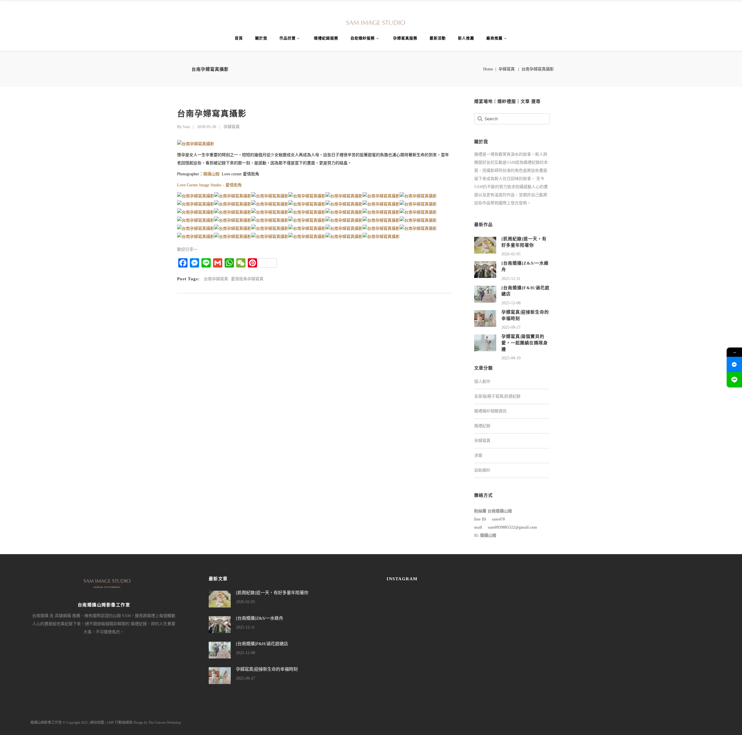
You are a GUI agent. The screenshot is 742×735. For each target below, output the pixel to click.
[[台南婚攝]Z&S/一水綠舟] (485, 269)
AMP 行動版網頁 (119, 723)
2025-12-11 (510, 278)
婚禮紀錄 (482, 426)
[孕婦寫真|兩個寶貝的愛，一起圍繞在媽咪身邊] (485, 343)
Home (488, 69)
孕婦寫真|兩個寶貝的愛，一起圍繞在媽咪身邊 (524, 342)
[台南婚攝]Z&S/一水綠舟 (259, 618)
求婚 (478, 455)
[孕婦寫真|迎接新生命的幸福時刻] (485, 318)
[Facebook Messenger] (734, 364)
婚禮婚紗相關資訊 (490, 411)
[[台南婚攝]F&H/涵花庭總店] (485, 294)
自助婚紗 (482, 470)
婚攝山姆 (211, 174)
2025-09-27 (511, 327)
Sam (186, 127)
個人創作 (482, 381)
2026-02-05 (511, 254)
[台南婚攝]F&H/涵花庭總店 (262, 643)
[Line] (734, 379)
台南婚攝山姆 (500, 511)
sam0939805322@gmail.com (512, 527)
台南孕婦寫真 (216, 279)
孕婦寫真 (507, 69)
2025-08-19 (511, 358)
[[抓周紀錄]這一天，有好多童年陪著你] (485, 245)
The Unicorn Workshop (164, 723)
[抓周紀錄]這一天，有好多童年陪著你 (272, 592)
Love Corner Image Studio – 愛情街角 (209, 185)
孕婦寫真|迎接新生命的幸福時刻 (267, 669)
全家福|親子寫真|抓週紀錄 (497, 396)
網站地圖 (97, 723)
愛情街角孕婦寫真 (247, 279)
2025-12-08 (511, 303)
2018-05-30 (206, 127)
